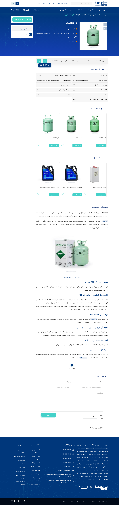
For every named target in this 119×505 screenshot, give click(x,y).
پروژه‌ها (66, 3)
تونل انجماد (22, 468)
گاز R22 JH (79, 138)
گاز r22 (23, 464)
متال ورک (97, 464)
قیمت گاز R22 (36, 463)
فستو (106, 464)
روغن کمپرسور (21, 460)
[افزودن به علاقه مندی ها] (105, 28)
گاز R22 (78, 15)
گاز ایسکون (94, 319)
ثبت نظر (48, 415)
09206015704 (67, 462)
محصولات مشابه (88, 61)
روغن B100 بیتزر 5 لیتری (99, 187)
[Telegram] (18, 501)
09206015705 (67, 458)
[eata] (41, 65)
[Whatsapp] (25, 501)
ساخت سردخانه (103, 451)
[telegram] (48, 65)
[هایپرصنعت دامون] (101, 4)
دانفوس (80, 454)
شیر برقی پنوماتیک (19, 456)
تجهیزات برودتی (91, 15)
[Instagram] (21, 501)
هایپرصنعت (83, 358)
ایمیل (69, 382)
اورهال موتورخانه (35, 484)
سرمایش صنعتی (103, 10)
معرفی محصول (64, 61)
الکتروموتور (63, 10)
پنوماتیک (79, 10)
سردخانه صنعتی (35, 474)
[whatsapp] (44, 65)
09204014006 (67, 454)
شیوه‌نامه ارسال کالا (19, 471)
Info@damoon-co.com (64, 470)
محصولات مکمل (76, 61)
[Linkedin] (15, 501)
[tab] (100, 61)
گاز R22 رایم (55, 138)
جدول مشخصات (100, 61)
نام (101, 382)
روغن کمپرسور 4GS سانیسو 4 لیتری (49, 187)
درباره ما (45, 3)
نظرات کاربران (54, 61)
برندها (54, 3)
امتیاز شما (101, 416)
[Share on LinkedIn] (46, 65)
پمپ (71, 10)
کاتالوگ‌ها (60, 3)
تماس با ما (38, 3)
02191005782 (67, 450)
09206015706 (67, 466)
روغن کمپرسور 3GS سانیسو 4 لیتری (72, 187)
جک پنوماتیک (36, 470)
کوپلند (106, 457)
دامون (106, 15)
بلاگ (50, 3)
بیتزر (84, 454)
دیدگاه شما (99, 393)
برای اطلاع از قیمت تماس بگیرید (22, 19)
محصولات (100, 15)
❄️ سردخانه (90, 10)
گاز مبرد (84, 15)
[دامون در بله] (12, 501)
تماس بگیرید (100, 145)
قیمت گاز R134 (35, 466)
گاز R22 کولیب (101, 138)
